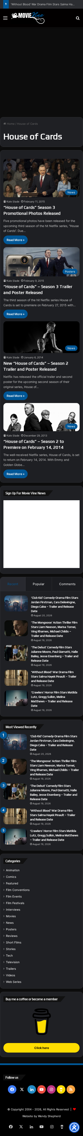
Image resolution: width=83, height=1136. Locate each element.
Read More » (15, 240)
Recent (12, 584)
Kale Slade (13, 201)
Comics (11, 876)
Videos (10, 975)
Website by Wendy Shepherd (41, 1116)
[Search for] (78, 19)
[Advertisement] (41, 70)
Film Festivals (15, 903)
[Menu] (5, 19)
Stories (11, 949)
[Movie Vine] (28, 18)
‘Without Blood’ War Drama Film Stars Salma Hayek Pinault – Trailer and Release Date (53, 676)
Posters (11, 929)
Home (10, 123)
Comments (67, 584)
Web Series (13, 982)
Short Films (13, 942)
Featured (12, 883)
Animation (13, 870)
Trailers (11, 968)
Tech (9, 955)
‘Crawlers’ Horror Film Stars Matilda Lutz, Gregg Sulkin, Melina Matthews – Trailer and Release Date (54, 835)
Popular (38, 584)
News (10, 922)
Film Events (14, 896)
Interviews (13, 909)
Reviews (11, 936)
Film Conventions (18, 890)
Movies (11, 916)
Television (13, 962)
